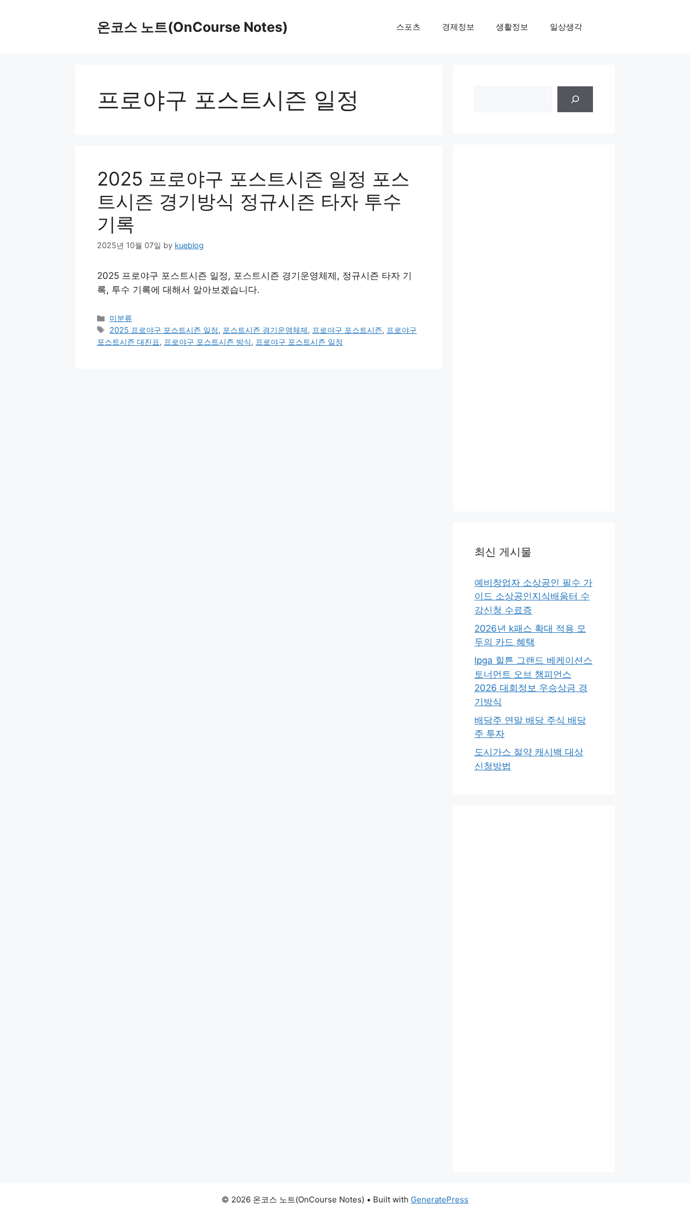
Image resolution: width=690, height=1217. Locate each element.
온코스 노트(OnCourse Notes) (192, 27)
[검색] (575, 99)
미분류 (120, 318)
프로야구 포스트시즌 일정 (299, 341)
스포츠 (408, 27)
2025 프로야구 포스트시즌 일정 (163, 329)
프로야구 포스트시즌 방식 (207, 341)
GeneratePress (439, 1199)
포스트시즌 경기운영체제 (265, 329)
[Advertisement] (533, 328)
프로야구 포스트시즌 (347, 329)
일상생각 (566, 27)
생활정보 (512, 27)
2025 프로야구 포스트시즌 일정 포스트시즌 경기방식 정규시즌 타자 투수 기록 (253, 201)
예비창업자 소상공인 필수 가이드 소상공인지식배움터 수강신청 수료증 (533, 596)
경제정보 (458, 27)
